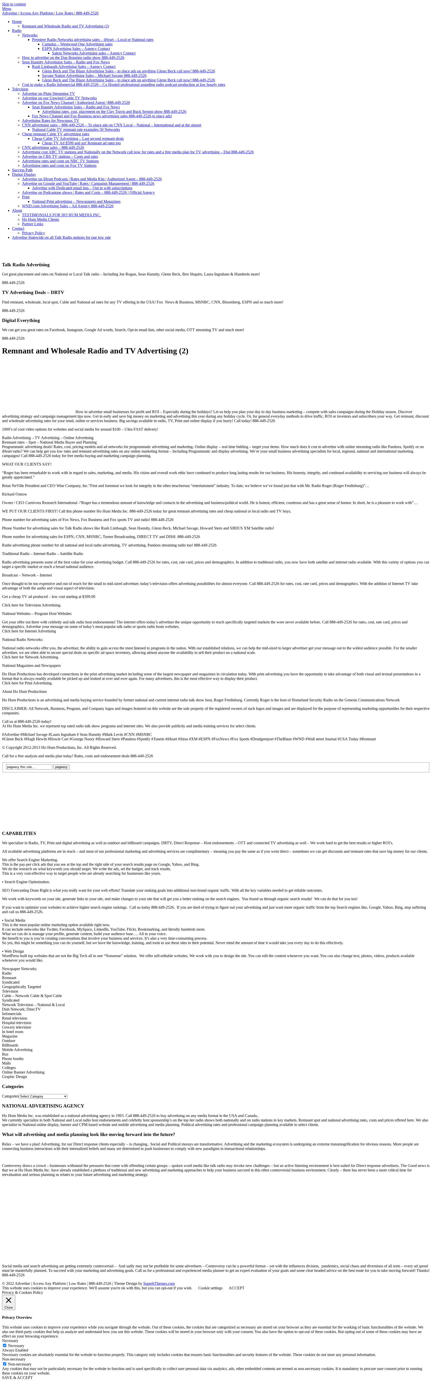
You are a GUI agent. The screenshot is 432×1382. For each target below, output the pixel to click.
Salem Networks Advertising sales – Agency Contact (94, 53)
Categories (10, 1096)
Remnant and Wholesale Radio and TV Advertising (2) (65, 26)
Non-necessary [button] (14, 1359)
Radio (17, 30)
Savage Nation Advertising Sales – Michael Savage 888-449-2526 (94, 75)
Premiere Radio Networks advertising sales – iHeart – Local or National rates (93, 39)
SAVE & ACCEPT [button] (17, 1378)
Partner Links (32, 224)
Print (26, 197)
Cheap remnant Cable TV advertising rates (55, 134)
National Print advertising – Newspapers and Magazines (76, 201)
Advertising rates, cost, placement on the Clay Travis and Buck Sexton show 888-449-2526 (114, 111)
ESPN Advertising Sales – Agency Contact (76, 48)
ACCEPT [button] (236, 1288)
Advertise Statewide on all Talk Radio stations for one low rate (61, 237)
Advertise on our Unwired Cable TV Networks (59, 98)
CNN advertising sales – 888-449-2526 (53, 147)
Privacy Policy (33, 233)
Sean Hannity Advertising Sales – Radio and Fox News (66, 62)
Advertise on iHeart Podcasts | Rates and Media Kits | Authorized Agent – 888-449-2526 (92, 179)
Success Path (22, 170)
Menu (6, 8)
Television (20, 89)
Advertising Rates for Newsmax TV (50, 120)
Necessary (16, 1346)
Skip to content (14, 4)
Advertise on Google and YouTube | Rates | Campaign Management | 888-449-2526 (88, 183)
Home (17, 21)
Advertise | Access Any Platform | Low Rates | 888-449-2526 (50, 13)
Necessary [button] (10, 1341)
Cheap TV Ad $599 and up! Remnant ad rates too (81, 143)
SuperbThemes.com (159, 1283)
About (17, 210)
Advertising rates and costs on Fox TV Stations (59, 165)
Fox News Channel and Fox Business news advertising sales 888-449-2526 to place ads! (102, 116)
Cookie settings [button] (210, 1288)
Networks (30, 35)
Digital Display (24, 174)
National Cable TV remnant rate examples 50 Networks (76, 129)
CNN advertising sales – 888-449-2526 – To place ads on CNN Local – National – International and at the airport (111, 125)
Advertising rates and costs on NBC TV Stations (60, 161)
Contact (18, 228)
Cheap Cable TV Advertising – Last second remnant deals (78, 138)
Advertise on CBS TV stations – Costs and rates (60, 156)
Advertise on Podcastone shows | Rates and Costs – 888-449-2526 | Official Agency (88, 192)
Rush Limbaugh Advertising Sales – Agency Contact (74, 66)
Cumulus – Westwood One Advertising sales (77, 44)
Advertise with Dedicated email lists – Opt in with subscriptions (82, 188)
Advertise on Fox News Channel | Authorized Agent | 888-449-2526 (76, 102)
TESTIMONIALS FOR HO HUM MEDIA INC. (61, 215)
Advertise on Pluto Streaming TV (48, 93)
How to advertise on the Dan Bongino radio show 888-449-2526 (73, 57)
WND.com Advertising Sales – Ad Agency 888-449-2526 (68, 206)
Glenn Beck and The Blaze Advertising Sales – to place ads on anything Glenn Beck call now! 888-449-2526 (128, 71)
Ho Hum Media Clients (40, 219)
